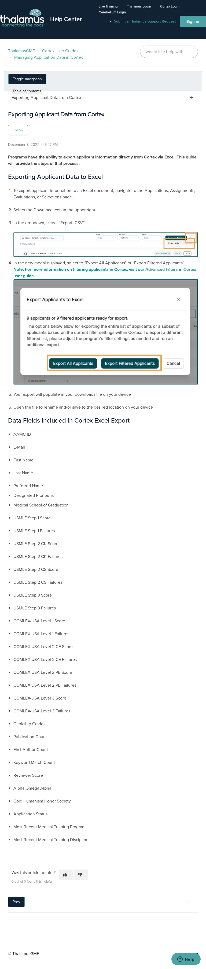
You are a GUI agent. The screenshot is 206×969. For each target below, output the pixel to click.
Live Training (108, 6)
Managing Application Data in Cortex (48, 57)
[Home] (22, 18)
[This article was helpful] (66, 875)
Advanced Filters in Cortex (170, 269)
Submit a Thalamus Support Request (145, 21)
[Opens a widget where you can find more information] (186, 959)
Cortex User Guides (60, 51)
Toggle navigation (27, 79)
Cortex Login (169, 6)
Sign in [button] (192, 21)
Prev (16, 902)
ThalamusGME (21, 51)
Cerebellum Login (112, 12)
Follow (18, 130)
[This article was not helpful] (81, 875)
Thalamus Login (139, 6)
